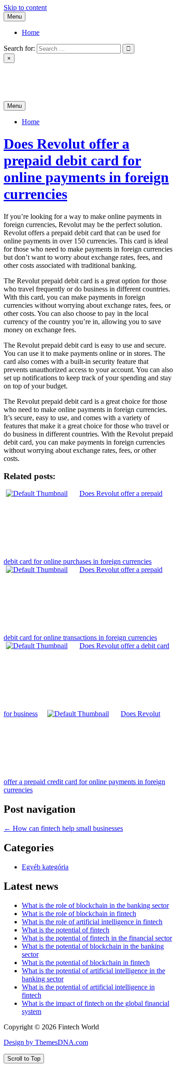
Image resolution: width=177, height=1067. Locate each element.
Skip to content (25, 7)
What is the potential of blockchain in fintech (86, 962)
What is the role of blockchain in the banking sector (95, 905)
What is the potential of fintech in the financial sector (97, 938)
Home (30, 32)
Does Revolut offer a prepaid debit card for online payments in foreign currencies (86, 169)
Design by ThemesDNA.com (46, 1042)
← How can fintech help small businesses (63, 828)
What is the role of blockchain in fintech (79, 913)
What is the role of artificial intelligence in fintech (92, 922)
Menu (14, 16)
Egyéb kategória (45, 867)
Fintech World (24, 74)
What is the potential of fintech (65, 930)
